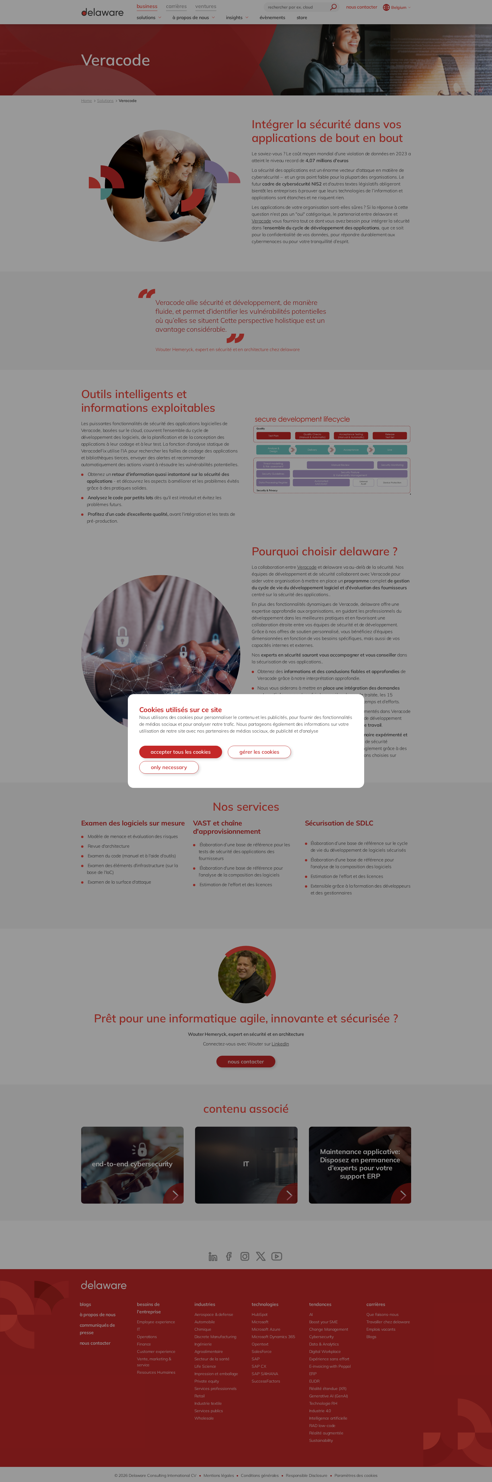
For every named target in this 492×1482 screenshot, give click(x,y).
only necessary (169, 767)
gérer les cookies (259, 752)
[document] (246, 741)
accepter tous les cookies (181, 752)
